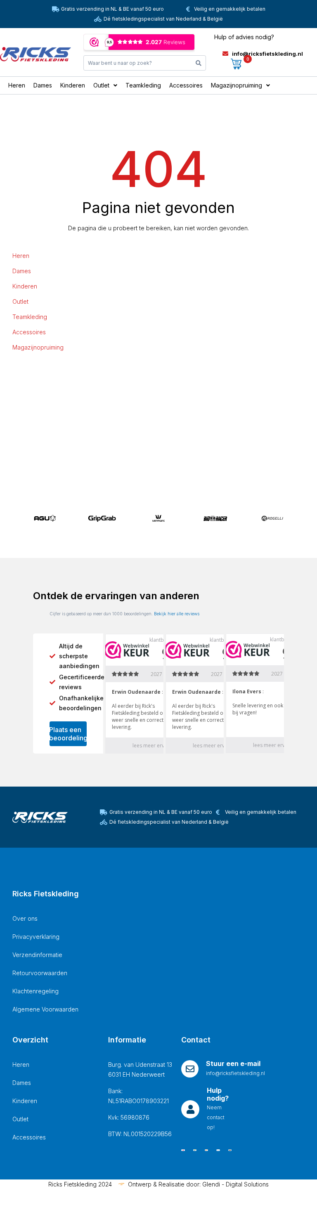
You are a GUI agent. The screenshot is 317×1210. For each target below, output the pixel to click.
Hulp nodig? (218, 1094)
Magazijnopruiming (38, 347)
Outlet (20, 301)
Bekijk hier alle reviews (176, 613)
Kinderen (24, 286)
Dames (21, 270)
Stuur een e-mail (233, 1063)
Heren (20, 255)
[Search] (199, 63)
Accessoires (29, 332)
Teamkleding (29, 316)
